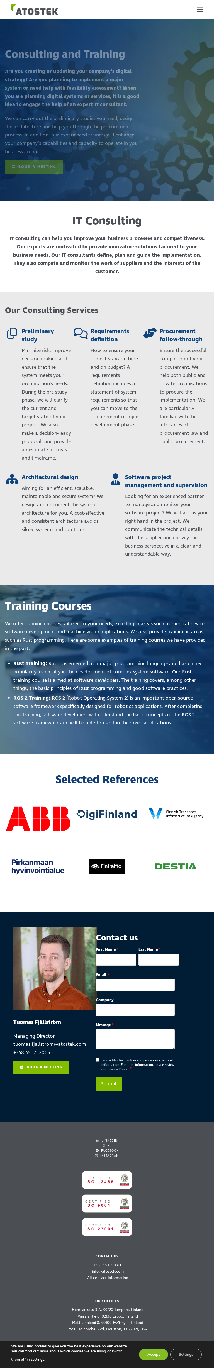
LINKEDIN (109, 1141)
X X (106, 1146)
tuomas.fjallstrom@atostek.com (49, 1044)
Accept (153, 1354)
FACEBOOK (109, 1151)
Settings (186, 1354)
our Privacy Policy (114, 1069)
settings (37, 1359)
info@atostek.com (108, 1271)
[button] (200, 9)
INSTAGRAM (109, 1156)
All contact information (107, 1278)
